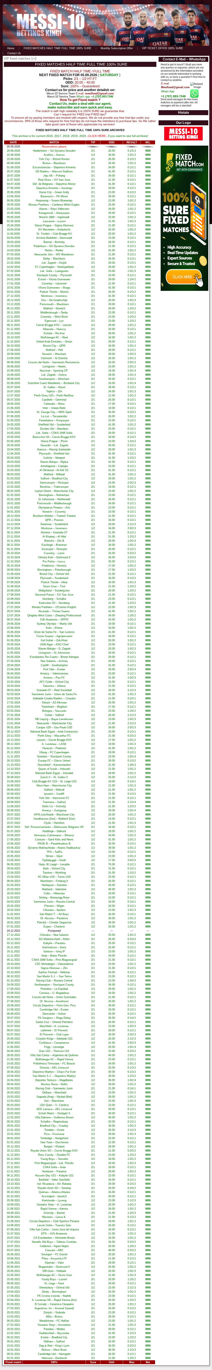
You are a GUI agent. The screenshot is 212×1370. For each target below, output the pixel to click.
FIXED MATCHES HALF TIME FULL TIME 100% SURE (57, 48)
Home (10, 48)
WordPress (90, 1368)
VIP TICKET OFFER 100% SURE (162, 48)
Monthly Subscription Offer (117, 48)
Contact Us (14, 53)
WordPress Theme (109, 1368)
